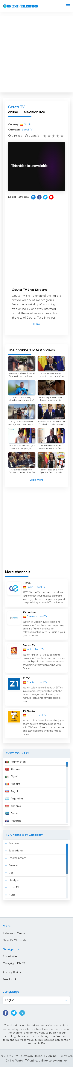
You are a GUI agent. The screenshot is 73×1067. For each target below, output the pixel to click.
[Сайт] (33, 197)
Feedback (9, 979)
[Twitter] (45, 197)
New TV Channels (14, 940)
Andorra (15, 784)
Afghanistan (18, 761)
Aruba (14, 813)
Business (13, 843)
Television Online (14, 933)
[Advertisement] (36, 53)
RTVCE (27, 583)
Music (11, 895)
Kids (10, 872)
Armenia (16, 806)
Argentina (17, 798)
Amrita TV (29, 645)
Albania (15, 769)
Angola (15, 791)
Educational (15, 850)
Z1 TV (26, 678)
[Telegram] (22, 1013)
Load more (36, 480)
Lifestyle (13, 880)
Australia (16, 820)
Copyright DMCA (14, 963)
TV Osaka (29, 711)
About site (10, 956)
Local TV (13, 887)
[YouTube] (51, 197)
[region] (36, 792)
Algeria (15, 776)
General (13, 865)
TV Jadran (29, 612)
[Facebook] (39, 197)
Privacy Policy (12, 972)
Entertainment (17, 858)
